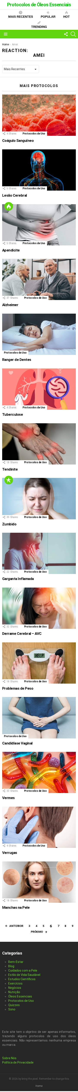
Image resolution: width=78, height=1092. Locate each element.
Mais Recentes (20, 16)
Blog (11, 966)
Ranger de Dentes (16, 359)
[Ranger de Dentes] (39, 334)
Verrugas (9, 852)
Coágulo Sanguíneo (18, 140)
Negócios (14, 987)
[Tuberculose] (39, 389)
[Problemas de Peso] (39, 663)
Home (39, 1085)
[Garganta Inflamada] (39, 553)
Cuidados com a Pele (22, 970)
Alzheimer (10, 305)
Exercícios (15, 983)
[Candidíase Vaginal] (39, 717)
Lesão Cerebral (14, 195)
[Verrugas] (39, 827)
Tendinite (10, 469)
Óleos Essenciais (20, 996)
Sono (11, 1009)
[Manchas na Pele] (39, 882)
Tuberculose (12, 414)
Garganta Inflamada (18, 579)
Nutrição (14, 992)
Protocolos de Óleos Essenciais (39, 4)
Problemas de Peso (17, 688)
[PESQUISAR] (73, 34)
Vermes (8, 798)
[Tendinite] (39, 444)
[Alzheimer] (39, 279)
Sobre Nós (9, 1058)
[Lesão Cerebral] (39, 170)
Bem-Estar (15, 962)
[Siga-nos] (65, 34)
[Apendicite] (39, 224)
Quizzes (14, 1005)
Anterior (16, 926)
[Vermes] (39, 772)
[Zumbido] (39, 498)
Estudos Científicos (22, 979)
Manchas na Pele (15, 907)
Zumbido (9, 524)
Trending (39, 26)
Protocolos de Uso (34, 133)
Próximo (37, 931)
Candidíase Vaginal (17, 743)
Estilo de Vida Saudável (24, 975)
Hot (66, 16)
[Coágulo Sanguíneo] (39, 115)
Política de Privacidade (18, 1062)
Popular (48, 16)
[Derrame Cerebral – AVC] (39, 608)
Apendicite (11, 250)
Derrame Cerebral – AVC (22, 633)
